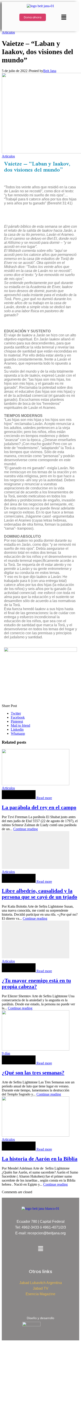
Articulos (8, 32)
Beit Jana (49, 71)
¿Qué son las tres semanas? (33, 1073)
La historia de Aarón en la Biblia (39, 1159)
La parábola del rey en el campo (39, 807)
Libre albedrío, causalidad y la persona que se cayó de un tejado (39, 894)
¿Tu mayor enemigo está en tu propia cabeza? (36, 983)
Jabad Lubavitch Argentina (40, 1283)
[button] (63, 17)
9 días (6, 1053)
